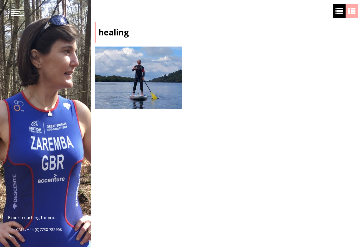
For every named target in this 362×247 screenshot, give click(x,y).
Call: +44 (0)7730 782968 (39, 229)
